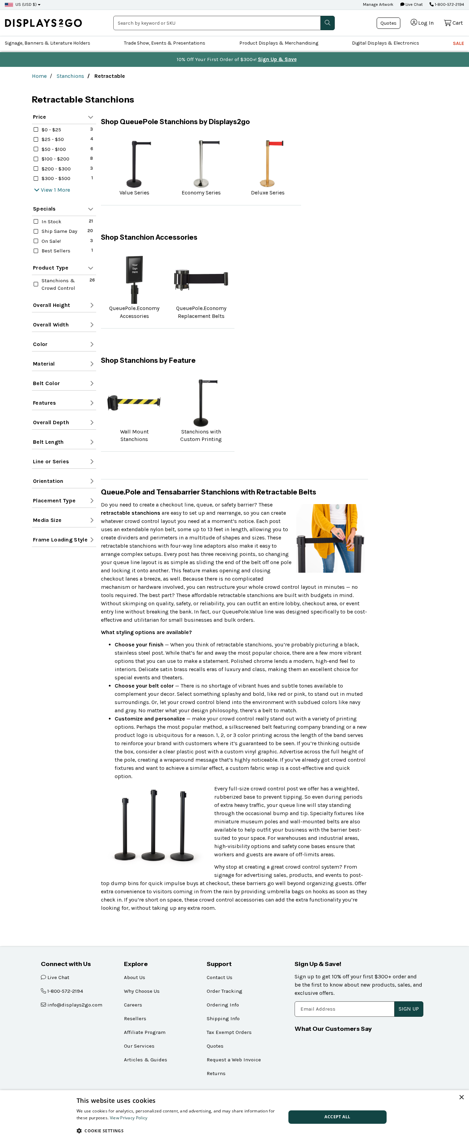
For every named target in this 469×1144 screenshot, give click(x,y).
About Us (134, 977)
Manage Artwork (378, 4)
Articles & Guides (145, 1060)
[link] (43, 23)
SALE (458, 43)
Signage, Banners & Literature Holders (47, 43)
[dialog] (234, 1117)
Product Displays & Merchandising (278, 43)
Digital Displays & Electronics (385, 43)
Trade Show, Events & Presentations (164, 43)
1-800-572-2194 (449, 4)
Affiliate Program (144, 1032)
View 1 (48, 190)
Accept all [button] (337, 1117)
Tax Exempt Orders (229, 1032)
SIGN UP (409, 1008)
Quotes (388, 23)
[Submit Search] (327, 23)
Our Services (139, 1046)
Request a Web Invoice (234, 1060)
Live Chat (413, 4)
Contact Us (219, 977)
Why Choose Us (142, 991)
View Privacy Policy (129, 1118)
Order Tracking (224, 991)
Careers (133, 1005)
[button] (178, 1131)
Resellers (135, 1018)
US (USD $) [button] (26, 4)
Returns (216, 1073)
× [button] (461, 1097)
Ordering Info (223, 1005)
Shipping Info (223, 1018)
